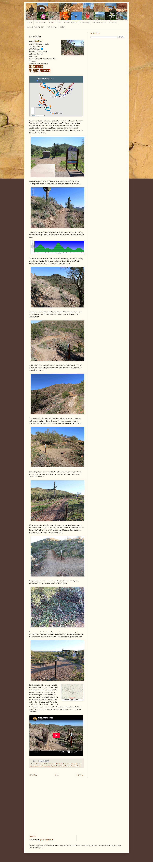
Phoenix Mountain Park (36, 766)
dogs (53, 764)
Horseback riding (60, 764)
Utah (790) (113, 22)
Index (62, 27)
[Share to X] (44, 761)
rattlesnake (47, 766)
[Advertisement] (107, 55)
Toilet (79, 766)
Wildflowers (52, 27)
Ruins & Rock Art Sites (35, 27)
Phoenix (78, 764)
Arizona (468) (40, 22)
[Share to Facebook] (46, 761)
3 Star (36, 764)
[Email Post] (34, 761)
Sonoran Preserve (65, 766)
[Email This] (39, 761)
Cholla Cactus (48, 764)
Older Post (79, 775)
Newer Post (33, 775)
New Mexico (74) (99, 22)
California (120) (54, 22)
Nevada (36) (84, 22)
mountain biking (70, 764)
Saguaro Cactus (55, 766)
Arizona (40, 764)
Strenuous (73, 766)
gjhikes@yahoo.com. (46, 840)
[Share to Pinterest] (48, 761)
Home (29, 22)
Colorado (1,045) (70, 22)
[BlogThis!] (42, 761)
